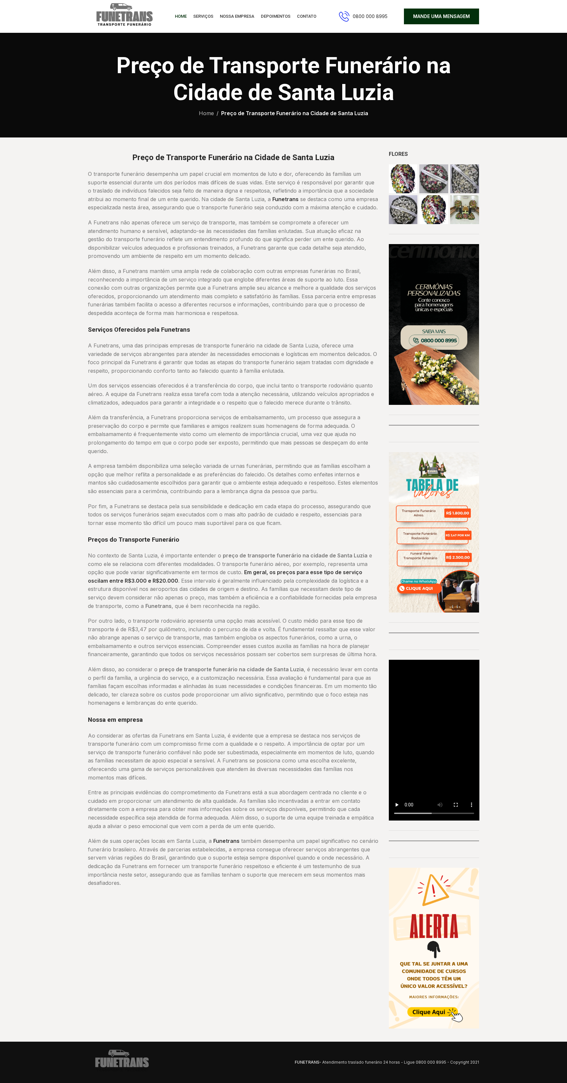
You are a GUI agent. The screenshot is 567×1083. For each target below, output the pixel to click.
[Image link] (121, 1061)
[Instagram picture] (403, 178)
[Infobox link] (363, 16)
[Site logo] (123, 15)
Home (206, 113)
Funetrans (285, 199)
